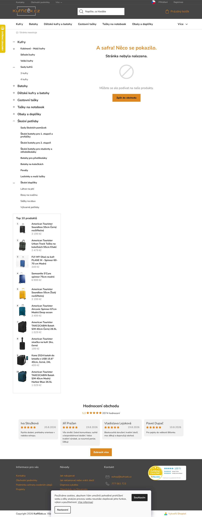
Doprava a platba (69, 484)
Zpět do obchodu (126, 97)
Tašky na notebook (30, 107)
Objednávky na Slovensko (73, 489)
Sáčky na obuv (28, 201)
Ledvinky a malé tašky (32, 176)
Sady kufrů (26, 67)
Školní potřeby (27, 121)
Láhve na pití (27, 189)
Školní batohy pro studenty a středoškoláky (36, 150)
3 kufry (24, 73)
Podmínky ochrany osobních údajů (34, 484)
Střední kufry (27, 54)
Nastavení (62, 509)
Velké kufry (26, 61)
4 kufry (24, 79)
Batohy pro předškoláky (33, 158)
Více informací (85, 502)
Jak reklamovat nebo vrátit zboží (77, 480)
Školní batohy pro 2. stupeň (35, 142)
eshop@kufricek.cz (121, 476)
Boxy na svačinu (29, 195)
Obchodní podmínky (40, 2)
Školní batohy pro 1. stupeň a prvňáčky (36, 135)
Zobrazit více (101, 452)
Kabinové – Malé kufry (32, 48)
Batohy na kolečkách (31, 164)
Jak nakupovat (67, 475)
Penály (24, 170)
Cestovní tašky (27, 100)
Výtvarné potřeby (29, 207)
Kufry (21, 42)
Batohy (22, 86)
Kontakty (20, 2)
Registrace (178, 2)
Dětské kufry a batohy (33, 93)
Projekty (20, 489)
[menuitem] (19, 24)
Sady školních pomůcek (33, 127)
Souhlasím (139, 497)
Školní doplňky (28, 182)
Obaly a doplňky (29, 114)
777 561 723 (119, 483)
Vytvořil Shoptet (177, 513)
